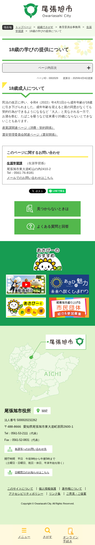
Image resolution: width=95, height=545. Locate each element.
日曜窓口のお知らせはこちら (32, 472)
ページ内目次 (47, 67)
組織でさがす (45, 27)
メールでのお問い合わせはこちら (30, 178)
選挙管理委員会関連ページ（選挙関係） (30, 134)
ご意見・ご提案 (76, 493)
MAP (45, 410)
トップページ (23, 27)
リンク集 (55, 493)
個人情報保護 (47, 488)
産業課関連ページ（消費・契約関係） (28, 127)
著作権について (72, 488)
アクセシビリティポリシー (26, 493)
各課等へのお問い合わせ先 (31, 449)
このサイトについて (20, 488)
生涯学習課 (14, 163)
